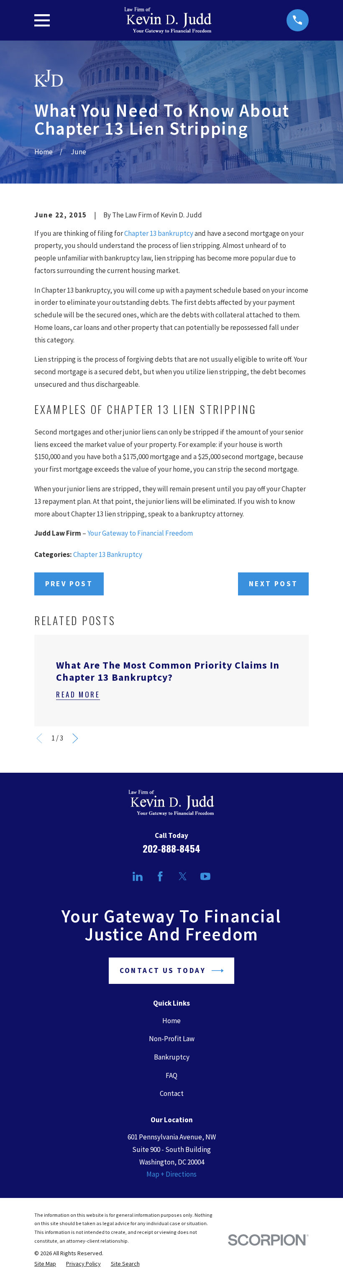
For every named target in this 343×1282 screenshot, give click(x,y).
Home (171, 1020)
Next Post (273, 583)
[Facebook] (160, 876)
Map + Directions (171, 1174)
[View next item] (75, 738)
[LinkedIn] (138, 876)
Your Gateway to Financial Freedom (140, 533)
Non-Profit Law (172, 1038)
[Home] (168, 20)
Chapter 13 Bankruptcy (107, 554)
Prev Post (69, 583)
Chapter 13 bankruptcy (158, 233)
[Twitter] (183, 876)
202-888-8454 (171, 848)
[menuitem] (45, 1264)
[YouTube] (205, 876)
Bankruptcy (171, 1057)
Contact (172, 1093)
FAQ (171, 1075)
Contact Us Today (163, 970)
